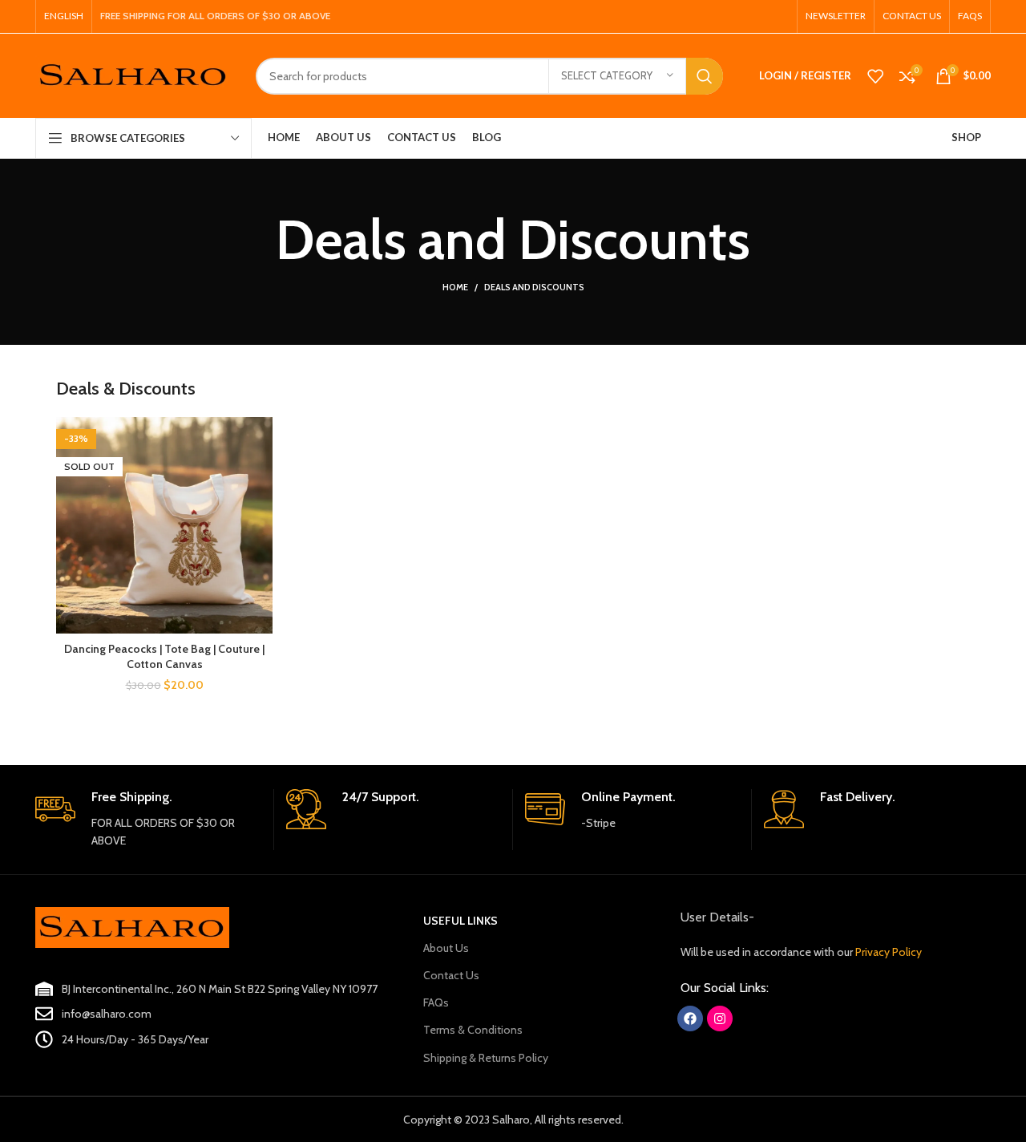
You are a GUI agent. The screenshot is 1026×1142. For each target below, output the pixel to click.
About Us (446, 948)
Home (455, 287)
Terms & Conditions (473, 1030)
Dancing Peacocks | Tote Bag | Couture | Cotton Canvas (164, 657)
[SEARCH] (704, 76)
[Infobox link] (148, 819)
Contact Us (451, 975)
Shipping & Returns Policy (485, 1058)
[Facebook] (690, 1018)
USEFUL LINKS (460, 920)
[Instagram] (720, 1018)
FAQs (436, 1002)
